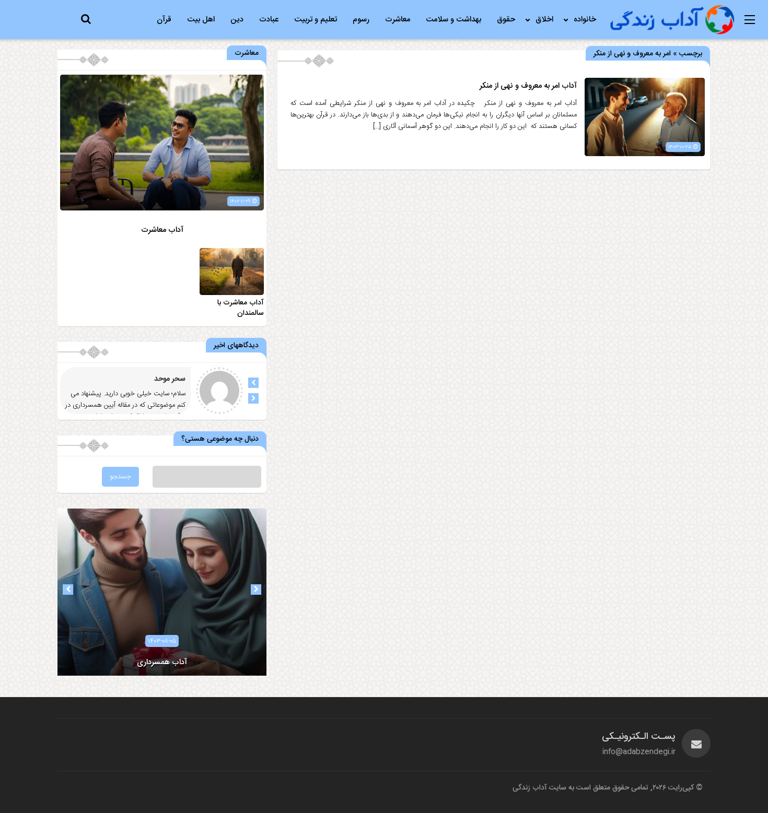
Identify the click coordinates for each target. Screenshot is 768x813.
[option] (161, 592)
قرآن (164, 19)
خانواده (585, 19)
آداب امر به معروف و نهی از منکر (528, 85)
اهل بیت (201, 19)
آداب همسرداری (162, 662)
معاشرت (397, 19)
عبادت (268, 19)
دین (236, 19)
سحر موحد (169, 379)
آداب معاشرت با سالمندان (240, 308)
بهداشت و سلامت (453, 19)
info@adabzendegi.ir (639, 752)
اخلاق (544, 19)
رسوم (361, 19)
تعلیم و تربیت (315, 19)
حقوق (506, 19)
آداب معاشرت (162, 230)
